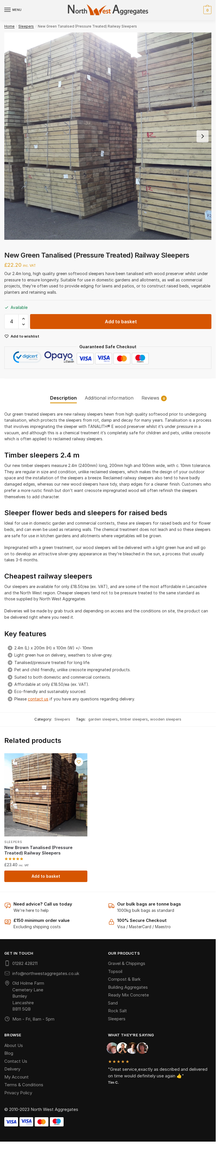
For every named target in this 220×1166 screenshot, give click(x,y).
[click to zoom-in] (107, 136)
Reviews (150, 398)
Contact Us (15, 1061)
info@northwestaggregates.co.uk (45, 973)
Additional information (109, 398)
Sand (113, 1003)
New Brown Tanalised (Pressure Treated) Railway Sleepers (38, 850)
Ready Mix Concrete (128, 995)
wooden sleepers (165, 719)
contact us (38, 698)
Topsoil (115, 971)
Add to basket (121, 321)
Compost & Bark (124, 979)
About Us (13, 1045)
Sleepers (26, 26)
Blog (8, 1053)
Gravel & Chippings (126, 963)
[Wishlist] (78, 762)
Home (9, 26)
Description (63, 398)
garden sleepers (103, 719)
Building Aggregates (128, 987)
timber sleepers (134, 719)
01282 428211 (25, 963)
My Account (16, 1077)
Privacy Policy (18, 1092)
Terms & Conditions (23, 1084)
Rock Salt (117, 1010)
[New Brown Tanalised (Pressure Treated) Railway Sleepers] (45, 794)
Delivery (12, 1069)
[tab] (63, 393)
